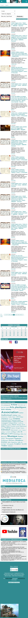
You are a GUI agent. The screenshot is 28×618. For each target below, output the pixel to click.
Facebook (17, 344)
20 (14, 333)
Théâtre (4, 446)
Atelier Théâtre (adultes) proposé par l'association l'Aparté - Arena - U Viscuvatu (19, 158)
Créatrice (9, 424)
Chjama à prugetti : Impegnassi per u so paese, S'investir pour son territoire (13, 542)
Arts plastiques (18, 407)
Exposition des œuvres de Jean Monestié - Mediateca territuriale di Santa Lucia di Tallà (13, 463)
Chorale (10, 419)
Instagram (11, 344)
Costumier (4, 424)
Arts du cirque (5, 407)
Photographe (10, 438)
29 (21, 335)
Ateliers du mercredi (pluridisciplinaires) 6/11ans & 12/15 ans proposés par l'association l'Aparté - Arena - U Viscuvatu (19, 70)
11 (6, 332)
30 (25, 335)
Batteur (14, 417)
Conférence (20, 423)
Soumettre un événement (21, 19)
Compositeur (12, 423)
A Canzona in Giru (6, 505)
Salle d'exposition (12, 442)
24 (2, 335)
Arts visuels (6, 409)
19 (10, 333)
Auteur (15, 415)
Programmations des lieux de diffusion (12, 509)
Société (24, 444)
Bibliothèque (19, 417)
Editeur (3, 426)
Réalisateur (12, 440)
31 (2, 336)
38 (9, 314)
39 (11, 314)
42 (18, 314)
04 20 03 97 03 (21, 578)
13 (14, 332)
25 (6, 335)
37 (6, 314)
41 (16, 314)
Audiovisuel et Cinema (8, 512)
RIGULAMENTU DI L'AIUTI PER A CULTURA (13, 502)
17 (2, 333)
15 (21, 332)
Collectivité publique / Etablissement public (12, 421)
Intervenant (14, 430)
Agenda (6, 5)
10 (2, 332)
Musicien (4, 436)
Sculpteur (17, 444)
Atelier (21, 413)
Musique (12, 436)
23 (25, 333)
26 (10, 335)
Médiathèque (16, 434)
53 (1, 316)
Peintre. (3, 438)
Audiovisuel (6, 415)
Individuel (5, 430)
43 (20, 314)
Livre (10, 434)
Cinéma (16, 419)
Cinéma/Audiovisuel (6, 420)
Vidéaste (10, 446)
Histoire (22, 428)
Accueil (2, 5)
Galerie (13, 428)
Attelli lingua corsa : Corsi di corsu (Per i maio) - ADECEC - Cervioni (19, 85)
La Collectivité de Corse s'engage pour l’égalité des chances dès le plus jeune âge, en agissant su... (13, 560)
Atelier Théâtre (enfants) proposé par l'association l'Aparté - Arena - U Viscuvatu (19, 171)
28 (17, 335)
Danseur (19, 424)
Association (10, 412)
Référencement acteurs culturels (10, 396)
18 (6, 333)
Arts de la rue (21, 405)
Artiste (14, 405)
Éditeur (8, 426)
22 (21, 333)
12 (10, 332)
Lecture (20, 430)
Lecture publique (11, 432)
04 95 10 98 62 (9, 578)
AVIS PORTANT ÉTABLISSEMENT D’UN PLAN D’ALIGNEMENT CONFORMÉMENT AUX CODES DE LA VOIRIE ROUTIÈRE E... (12, 552)
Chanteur (4, 419)
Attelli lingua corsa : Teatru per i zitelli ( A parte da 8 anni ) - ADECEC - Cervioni (19, 24)
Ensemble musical (15, 426)
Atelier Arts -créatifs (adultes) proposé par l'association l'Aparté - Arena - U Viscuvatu (19, 114)
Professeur (4, 440)
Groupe (18, 428)
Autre (10, 417)
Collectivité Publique (16, 420)
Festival (8, 428)
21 (17, 333)
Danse (14, 424)
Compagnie (4, 423)
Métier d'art (23, 434)
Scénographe (10, 444)
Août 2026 (14, 326)
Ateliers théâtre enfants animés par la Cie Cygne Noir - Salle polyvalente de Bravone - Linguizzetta (19, 54)
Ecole (23, 424)
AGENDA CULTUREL (14, 325)
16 (25, 332)
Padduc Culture (6, 507)
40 (13, 314)
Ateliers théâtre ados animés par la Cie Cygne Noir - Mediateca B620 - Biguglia (19, 128)
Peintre (20, 436)
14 (17, 332)
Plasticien (17, 438)
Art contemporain (5, 405)
